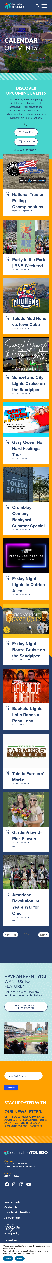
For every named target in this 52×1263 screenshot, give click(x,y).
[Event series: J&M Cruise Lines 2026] (29, 393)
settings (30, 1253)
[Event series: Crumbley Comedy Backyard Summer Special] (29, 530)
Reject (19, 1258)
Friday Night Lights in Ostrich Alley (28, 584)
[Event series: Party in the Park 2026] (28, 269)
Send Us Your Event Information (26, 1006)
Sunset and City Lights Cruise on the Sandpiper (28, 383)
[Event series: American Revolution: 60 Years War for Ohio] (28, 917)
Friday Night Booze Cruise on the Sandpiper (28, 649)
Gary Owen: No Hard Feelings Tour (27, 448)
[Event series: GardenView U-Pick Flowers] (28, 842)
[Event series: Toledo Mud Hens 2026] (28, 328)
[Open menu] (44, 6)
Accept (8, 1258)
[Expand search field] (37, 6)
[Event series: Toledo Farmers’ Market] (28, 784)
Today (26, 933)
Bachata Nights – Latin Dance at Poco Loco (29, 714)
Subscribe (11, 1087)
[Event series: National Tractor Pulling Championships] (31, 210)
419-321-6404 (11, 1176)
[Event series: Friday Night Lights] (29, 594)
